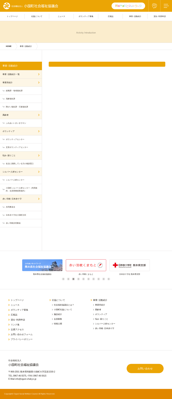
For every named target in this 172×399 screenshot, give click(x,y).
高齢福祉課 (10, 99)
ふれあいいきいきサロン (16, 123)
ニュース (15, 305)
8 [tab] (98, 279)
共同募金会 (10, 207)
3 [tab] (73, 279)
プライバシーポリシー (22, 339)
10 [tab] (109, 279)
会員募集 (58, 319)
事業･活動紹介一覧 (11, 74)
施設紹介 (58, 314)
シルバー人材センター (13, 172)
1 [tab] (63, 279)
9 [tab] (103, 279)
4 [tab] (78, 279)
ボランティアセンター (15, 139)
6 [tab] (88, 279)
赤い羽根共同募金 (13, 223)
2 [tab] (68, 279)
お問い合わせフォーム (22, 334)
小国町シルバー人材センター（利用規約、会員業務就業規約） (21, 189)
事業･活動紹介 (26, 46)
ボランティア (9, 131)
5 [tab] (83, 279)
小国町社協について (63, 309)
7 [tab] (93, 279)
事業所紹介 (8, 82)
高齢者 (6, 115)
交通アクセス (17, 329)
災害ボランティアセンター (17, 147)
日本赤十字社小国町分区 (16, 215)
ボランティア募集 (19, 310)
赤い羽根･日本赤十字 (12, 199)
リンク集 (15, 324)
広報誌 (14, 314)
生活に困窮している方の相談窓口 (20, 164)
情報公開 (58, 324)
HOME (8, 46)
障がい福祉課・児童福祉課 (17, 107)
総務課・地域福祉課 (14, 91)
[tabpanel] (23, 267)
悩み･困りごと (9, 155)
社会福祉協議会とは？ (64, 305)
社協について (58, 300)
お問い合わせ (145, 368)
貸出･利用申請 (18, 319)
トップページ (17, 300)
